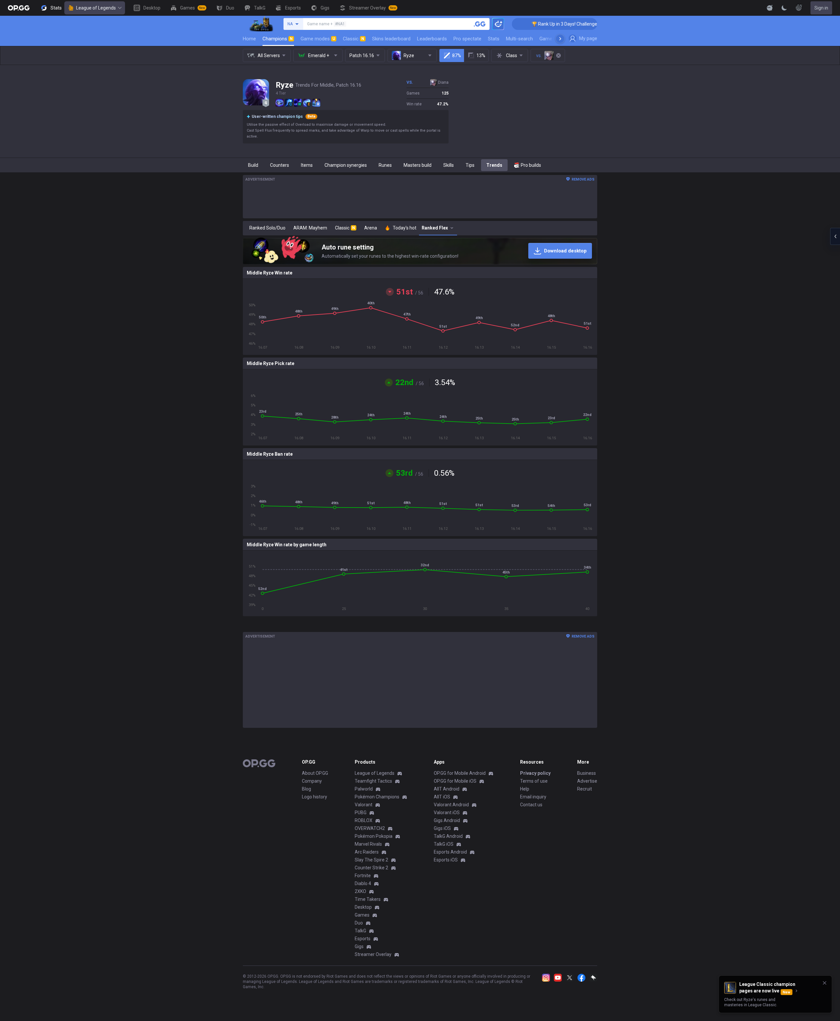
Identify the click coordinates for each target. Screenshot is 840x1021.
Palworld (364, 789)
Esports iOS (446, 859)
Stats (493, 39)
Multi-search (519, 39)
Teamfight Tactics (373, 781)
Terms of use (534, 781)
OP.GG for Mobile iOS (455, 781)
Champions (277, 39)
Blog (306, 789)
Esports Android (450, 852)
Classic (353, 39)
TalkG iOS (443, 844)
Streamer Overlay (373, 954)
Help (524, 789)
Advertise (587, 781)
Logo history (314, 796)
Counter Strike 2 (371, 867)
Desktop (363, 907)
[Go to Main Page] (18, 8)
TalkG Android (448, 836)
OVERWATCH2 (370, 828)
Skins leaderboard (391, 39)
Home (249, 39)
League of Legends (96, 8)
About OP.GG (315, 773)
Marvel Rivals (368, 844)
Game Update (554, 39)
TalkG (360, 930)
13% (480, 55)
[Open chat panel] (835, 236)
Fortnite (363, 875)
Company (312, 781)
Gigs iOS (442, 828)
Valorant (363, 804)
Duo (359, 922)
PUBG (361, 812)
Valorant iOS (447, 812)
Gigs (359, 946)
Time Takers (368, 899)
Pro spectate (467, 39)
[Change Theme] (784, 7)
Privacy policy (535, 773)
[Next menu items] (560, 38)
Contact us (531, 804)
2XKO (360, 891)
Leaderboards (432, 39)
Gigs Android (447, 820)
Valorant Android (451, 804)
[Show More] (769, 7)
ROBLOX (363, 820)
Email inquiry (533, 796)
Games (362, 915)
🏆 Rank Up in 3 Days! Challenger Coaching (540, 24)
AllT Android (446, 789)
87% (456, 55)
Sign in (821, 8)
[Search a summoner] (480, 24)
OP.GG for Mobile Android (460, 773)
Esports (362, 938)
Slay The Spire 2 (371, 859)
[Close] (824, 983)
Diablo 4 (363, 883)
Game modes (318, 39)
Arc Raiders (367, 852)
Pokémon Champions (377, 796)
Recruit (584, 789)
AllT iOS (442, 796)
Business (586, 773)
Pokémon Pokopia (373, 836)
